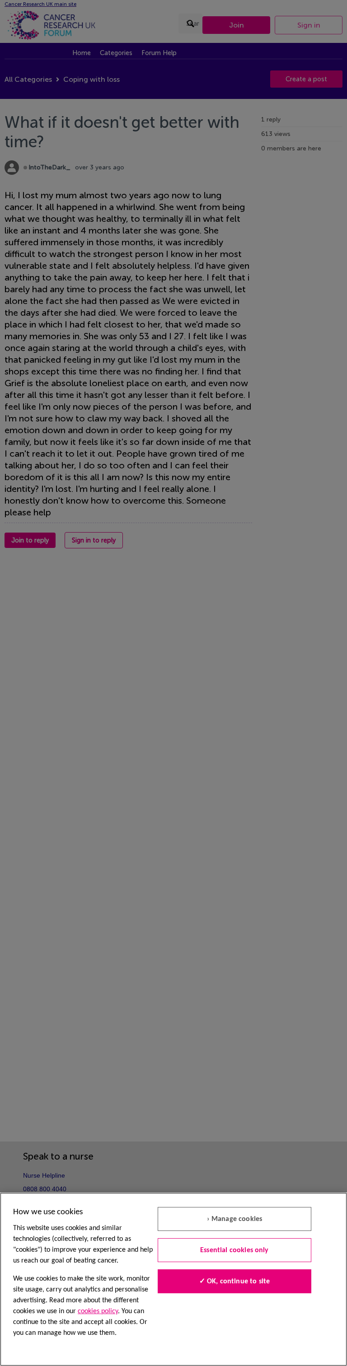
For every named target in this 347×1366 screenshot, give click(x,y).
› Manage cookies (235, 1219)
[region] (173, 1279)
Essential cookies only (234, 1250)
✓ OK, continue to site (234, 1281)
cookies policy (98, 1311)
